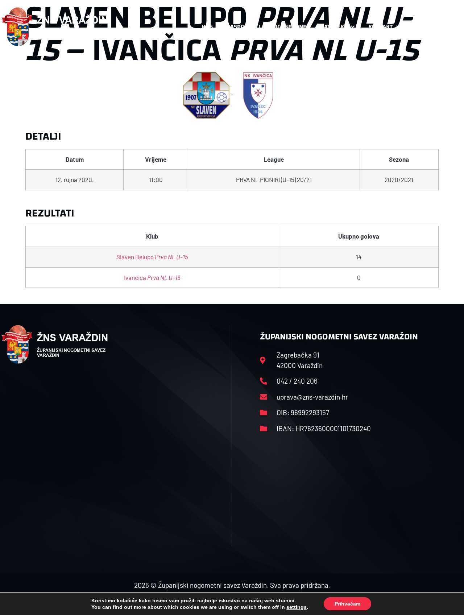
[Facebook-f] (416, 27)
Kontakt (380, 26)
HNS (207, 26)
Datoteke (333, 26)
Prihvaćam (347, 604)
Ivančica (152, 277)
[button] (448, 27)
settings (296, 607)
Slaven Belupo (152, 256)
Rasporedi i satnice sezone (266, 26)
